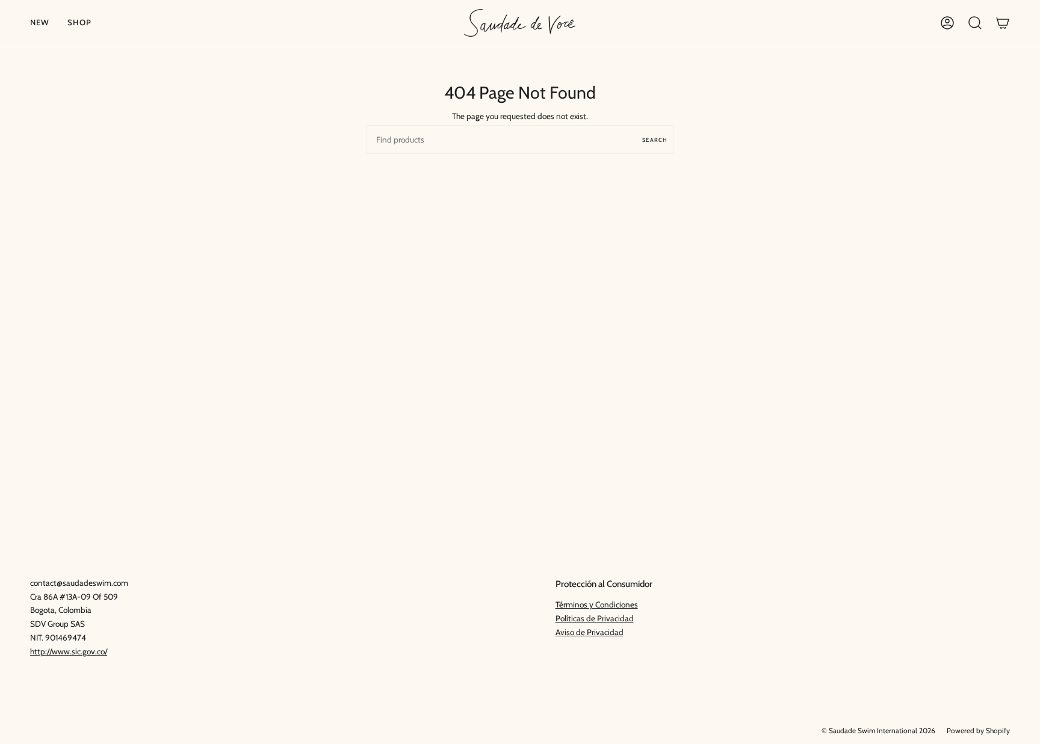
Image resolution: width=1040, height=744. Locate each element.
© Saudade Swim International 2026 (878, 731)
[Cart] (1003, 23)
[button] (79, 23)
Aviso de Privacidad (590, 632)
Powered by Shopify (978, 731)
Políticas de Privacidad (595, 618)
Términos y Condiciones (597, 604)
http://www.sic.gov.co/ (68, 651)
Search (654, 140)
